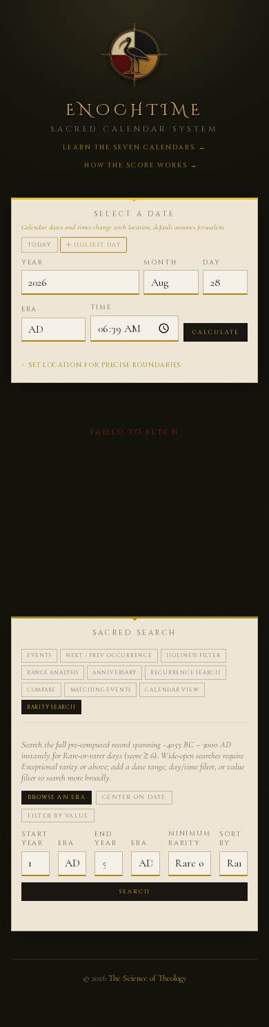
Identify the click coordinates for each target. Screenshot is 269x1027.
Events (39, 655)
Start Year (35, 839)
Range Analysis (53, 673)
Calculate (215, 332)
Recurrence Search (185, 673)
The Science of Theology (147, 978)
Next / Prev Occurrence (109, 655)
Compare (41, 690)
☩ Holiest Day (93, 245)
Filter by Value (58, 816)
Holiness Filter (193, 655)
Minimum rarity (189, 838)
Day (212, 262)
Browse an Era (57, 797)
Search (134, 891)
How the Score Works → (141, 165)
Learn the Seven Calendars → (134, 147)
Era (29, 309)
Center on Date (134, 797)
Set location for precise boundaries (101, 365)
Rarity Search (51, 707)
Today (40, 245)
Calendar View (172, 690)
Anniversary (114, 673)
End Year (105, 839)
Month (160, 262)
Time (101, 307)
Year (32, 262)
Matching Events (101, 690)
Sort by (230, 839)
